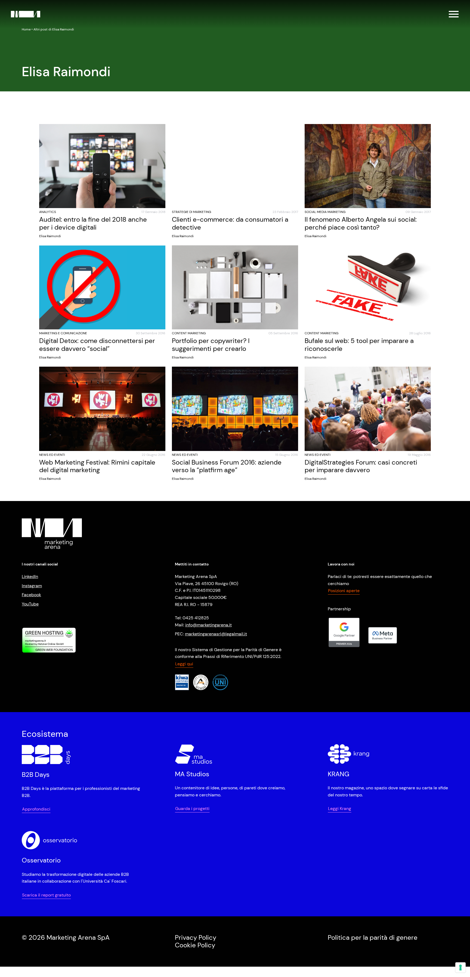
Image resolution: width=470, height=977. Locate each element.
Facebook (31, 595)
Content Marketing (189, 333)
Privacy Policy (195, 937)
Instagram (32, 586)
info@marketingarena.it (208, 625)
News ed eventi (52, 455)
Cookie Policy (195, 945)
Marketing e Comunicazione (63, 333)
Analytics (47, 212)
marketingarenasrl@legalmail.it (216, 634)
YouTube (30, 604)
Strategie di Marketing (191, 212)
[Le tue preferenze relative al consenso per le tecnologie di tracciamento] (460, 967)
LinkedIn (30, 576)
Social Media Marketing (325, 212)
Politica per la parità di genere (373, 937)
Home (26, 29)
